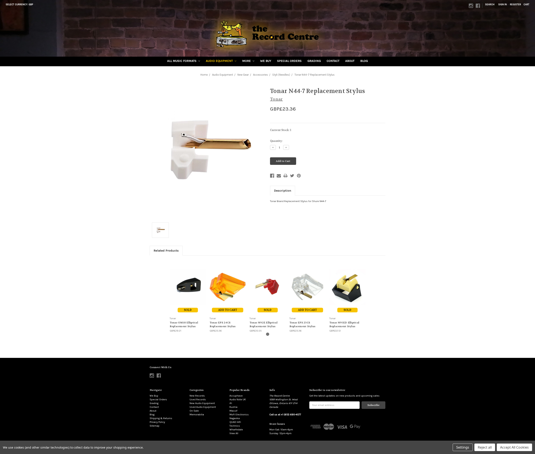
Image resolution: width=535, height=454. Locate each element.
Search (489, 4)
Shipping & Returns (161, 418)
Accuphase (236, 395)
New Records (197, 395)
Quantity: (276, 141)
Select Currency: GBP (20, 4)
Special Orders (289, 61)
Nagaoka (234, 418)
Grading (314, 61)
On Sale (194, 410)
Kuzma (233, 407)
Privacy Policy (157, 422)
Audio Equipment (220, 61)
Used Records (198, 399)
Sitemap (154, 425)
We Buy (265, 61)
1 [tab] (267, 334)
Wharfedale (236, 429)
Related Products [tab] (166, 250)
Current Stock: (280, 130)
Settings (462, 447)
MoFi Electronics (239, 414)
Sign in (502, 4)
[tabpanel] (188, 296)
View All (233, 433)
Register (515, 4)
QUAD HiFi (235, 422)
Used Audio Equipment (203, 407)
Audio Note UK (237, 399)
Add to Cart (227, 310)
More (247, 61)
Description (282, 190)
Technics (234, 425)
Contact (333, 61)
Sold (188, 310)
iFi (230, 403)
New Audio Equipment (202, 403)
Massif (233, 410)
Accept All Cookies (514, 447)
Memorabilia (197, 414)
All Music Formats (182, 61)
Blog (364, 61)
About (349, 61)
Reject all (485, 447)
